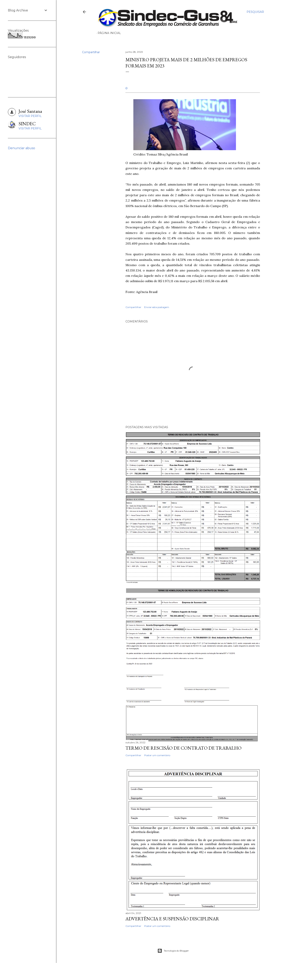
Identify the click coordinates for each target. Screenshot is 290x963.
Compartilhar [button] (91, 52)
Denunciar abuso (21, 148)
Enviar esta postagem (156, 307)
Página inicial (109, 33)
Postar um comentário (157, 755)
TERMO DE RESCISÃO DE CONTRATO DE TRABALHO (183, 748)
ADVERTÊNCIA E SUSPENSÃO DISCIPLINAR (172, 919)
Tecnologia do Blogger (176, 950)
